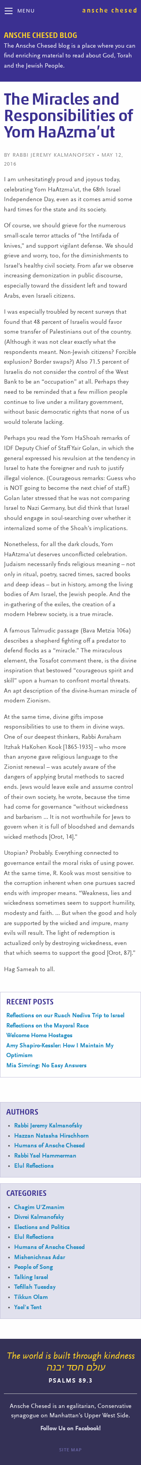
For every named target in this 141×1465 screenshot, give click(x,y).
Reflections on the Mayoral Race (47, 1026)
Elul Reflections (34, 1166)
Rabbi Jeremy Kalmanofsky (48, 1126)
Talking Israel (31, 1277)
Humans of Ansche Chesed (49, 1146)
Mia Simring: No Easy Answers (46, 1066)
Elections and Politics (42, 1227)
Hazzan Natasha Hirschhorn (51, 1136)
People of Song (33, 1267)
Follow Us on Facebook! (70, 1429)
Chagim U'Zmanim (39, 1207)
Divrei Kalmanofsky (39, 1217)
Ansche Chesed (110, 10)
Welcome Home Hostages (39, 1036)
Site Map (70, 1450)
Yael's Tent (28, 1307)
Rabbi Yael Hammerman (45, 1156)
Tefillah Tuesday (35, 1287)
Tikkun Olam (31, 1297)
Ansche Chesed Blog (40, 35)
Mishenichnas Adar (39, 1257)
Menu (26, 11)
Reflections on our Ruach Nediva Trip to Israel (65, 1016)
